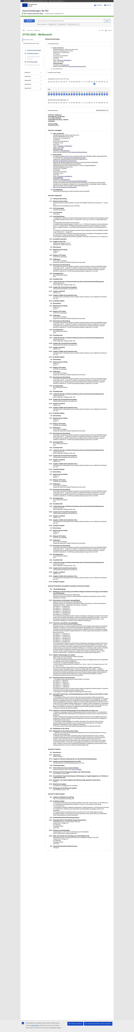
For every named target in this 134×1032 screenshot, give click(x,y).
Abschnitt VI (28, 88)
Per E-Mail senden (32, 61)
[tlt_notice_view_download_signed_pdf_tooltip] (94, 84)
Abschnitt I (27, 72)
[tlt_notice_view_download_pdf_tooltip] (49, 94)
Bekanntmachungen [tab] (28, 39)
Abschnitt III (28, 80)
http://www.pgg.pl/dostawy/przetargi (77, 66)
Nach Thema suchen (72, 24)
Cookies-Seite (35, 1025)
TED (23, 30)
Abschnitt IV (28, 84)
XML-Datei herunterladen (34, 50)
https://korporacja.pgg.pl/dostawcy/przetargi (75, 157)
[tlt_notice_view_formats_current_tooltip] (107, 110)
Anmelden (99, 5)
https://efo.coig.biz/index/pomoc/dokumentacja (65, 160)
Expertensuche (62, 24)
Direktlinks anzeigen (32, 53)
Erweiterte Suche (52, 24)
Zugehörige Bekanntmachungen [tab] (31, 43)
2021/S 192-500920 (76, 769)
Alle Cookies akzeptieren (75, 1023)
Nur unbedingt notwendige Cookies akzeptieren (98, 1023)
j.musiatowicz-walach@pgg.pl (64, 60)
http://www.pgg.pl (65, 65)
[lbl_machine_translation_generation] (67, 100)
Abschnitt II (28, 76)
